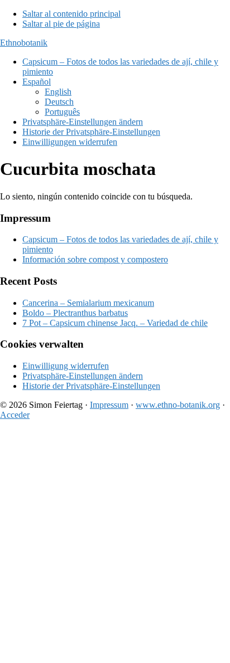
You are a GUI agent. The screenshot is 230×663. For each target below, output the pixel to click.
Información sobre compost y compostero (95, 259)
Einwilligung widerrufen (65, 365)
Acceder (15, 415)
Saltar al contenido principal (71, 13)
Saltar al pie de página (61, 23)
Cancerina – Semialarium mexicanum (88, 303)
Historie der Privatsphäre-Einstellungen (91, 386)
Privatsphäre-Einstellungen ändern (82, 376)
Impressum (109, 405)
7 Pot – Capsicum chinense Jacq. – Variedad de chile (115, 323)
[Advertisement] (115, 544)
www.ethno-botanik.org (178, 405)
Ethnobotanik (23, 42)
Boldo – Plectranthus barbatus (75, 313)
